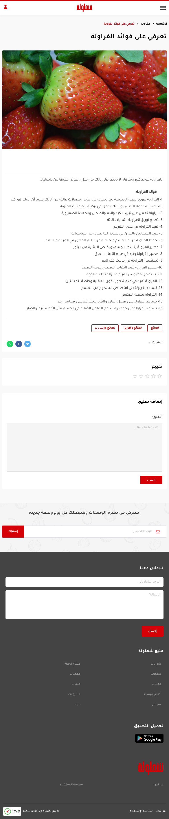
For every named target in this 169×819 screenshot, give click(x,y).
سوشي (156, 704)
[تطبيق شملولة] (84, 738)
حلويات (76, 684)
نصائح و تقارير (133, 328)
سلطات (156, 674)
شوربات (156, 664)
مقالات (145, 24)
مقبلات (156, 684)
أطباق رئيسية (152, 694)
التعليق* (157, 417)
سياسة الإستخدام (71, 785)
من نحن (158, 785)
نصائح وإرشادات (105, 328)
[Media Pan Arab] (12, 811)
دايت (78, 704)
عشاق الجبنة (72, 664)
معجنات (75, 674)
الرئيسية (161, 24)
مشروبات (74, 694)
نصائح (155, 328)
